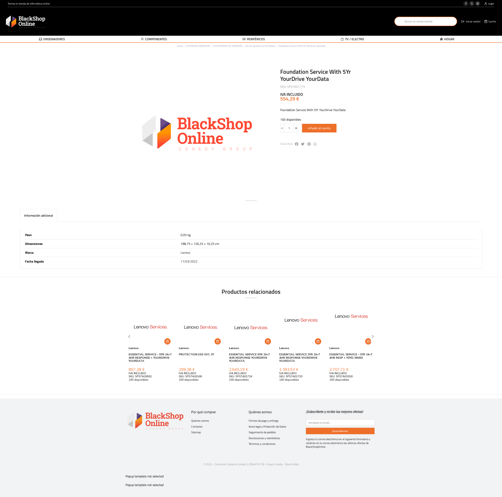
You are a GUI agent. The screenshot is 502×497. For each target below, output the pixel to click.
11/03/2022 (189, 261)
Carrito (492, 21)
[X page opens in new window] (471, 3)
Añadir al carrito (319, 128)
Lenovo (185, 252)
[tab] (38, 215)
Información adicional (38, 215)
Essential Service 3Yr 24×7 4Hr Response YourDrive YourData (299, 358)
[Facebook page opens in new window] (465, 3)
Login (491, 3)
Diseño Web (292, 464)
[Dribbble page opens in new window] (477, 3)
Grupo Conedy (274, 464)
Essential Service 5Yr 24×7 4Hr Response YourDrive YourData (249, 358)
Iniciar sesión (473, 21)
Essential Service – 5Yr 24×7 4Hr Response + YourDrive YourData (150, 358)
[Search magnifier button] (399, 21)
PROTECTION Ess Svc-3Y (196, 354)
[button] (297, 144)
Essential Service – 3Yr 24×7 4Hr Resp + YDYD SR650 (350, 356)
